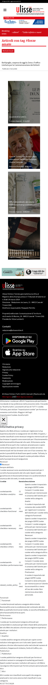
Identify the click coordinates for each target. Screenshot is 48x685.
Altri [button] (2, 668)
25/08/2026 (26, 212)
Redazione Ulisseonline (16, 166)
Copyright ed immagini (11, 383)
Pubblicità (6, 378)
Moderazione (7, 381)
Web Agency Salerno (25, 397)
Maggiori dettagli (25, 412)
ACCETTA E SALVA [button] (7, 683)
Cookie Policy (7, 375)
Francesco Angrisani (15, 121)
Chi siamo (6, 364)
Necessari (6, 464)
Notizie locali (8, 51)
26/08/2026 (26, 121)
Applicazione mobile (10, 386)
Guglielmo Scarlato (15, 257)
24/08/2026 (25, 257)
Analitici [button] (3, 633)
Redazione (6, 367)
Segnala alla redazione (11, 370)
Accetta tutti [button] (23, 415)
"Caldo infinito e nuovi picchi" (30, 32)
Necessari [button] (4, 462)
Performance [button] (5, 615)
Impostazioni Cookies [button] (8, 415)
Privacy (5, 372)
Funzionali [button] (4, 597)
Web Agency (7, 397)
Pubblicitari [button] (4, 651)
